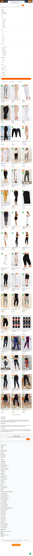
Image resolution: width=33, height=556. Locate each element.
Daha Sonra (19, 5)
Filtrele (16, 78)
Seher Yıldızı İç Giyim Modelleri (5, 495)
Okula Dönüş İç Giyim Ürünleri (4, 509)
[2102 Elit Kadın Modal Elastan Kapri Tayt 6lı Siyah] (6, 176)
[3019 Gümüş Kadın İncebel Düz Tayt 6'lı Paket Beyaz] (6, 259)
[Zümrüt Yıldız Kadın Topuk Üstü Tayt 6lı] (27, 133)
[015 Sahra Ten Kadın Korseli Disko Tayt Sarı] (6, 197)
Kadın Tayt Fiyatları (3, 517)
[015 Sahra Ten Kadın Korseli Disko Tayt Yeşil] (27, 176)
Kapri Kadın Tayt (12, 81)
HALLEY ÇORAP (14, 330)
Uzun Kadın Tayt (20, 81)
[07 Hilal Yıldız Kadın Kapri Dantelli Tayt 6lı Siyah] (16, 154)
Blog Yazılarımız (3, 470)
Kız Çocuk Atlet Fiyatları (4, 526)
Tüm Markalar (2, 459)
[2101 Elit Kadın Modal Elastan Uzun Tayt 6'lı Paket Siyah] (6, 280)
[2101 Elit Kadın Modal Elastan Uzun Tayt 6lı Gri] (6, 92)
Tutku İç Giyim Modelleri (4, 493)
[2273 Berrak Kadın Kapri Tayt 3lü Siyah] (6, 112)
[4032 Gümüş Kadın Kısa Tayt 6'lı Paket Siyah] (16, 218)
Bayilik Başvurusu (3, 451)
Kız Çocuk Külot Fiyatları (4, 527)
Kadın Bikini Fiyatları (3, 519)
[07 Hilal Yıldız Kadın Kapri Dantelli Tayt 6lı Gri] (27, 154)
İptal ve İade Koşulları (3, 466)
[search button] (31, 6)
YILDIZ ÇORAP (24, 330)
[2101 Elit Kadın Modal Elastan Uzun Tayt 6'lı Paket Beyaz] (16, 280)
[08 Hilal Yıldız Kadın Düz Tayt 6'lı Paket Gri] (6, 301)
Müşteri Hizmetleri (3, 454)
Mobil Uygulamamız (3, 455)
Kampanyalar (2, 488)
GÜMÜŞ (13, 226)
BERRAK (2, 120)
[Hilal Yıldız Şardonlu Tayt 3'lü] (16, 133)
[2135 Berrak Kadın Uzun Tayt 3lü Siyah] (6, 133)
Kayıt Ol (28, 439)
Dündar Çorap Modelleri (4, 494)
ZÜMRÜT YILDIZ (24, 141)
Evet (23, 5)
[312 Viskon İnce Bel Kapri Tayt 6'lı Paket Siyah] (27, 239)
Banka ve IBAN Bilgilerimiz (4, 450)
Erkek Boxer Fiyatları (3, 510)
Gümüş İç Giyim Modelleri (4, 506)
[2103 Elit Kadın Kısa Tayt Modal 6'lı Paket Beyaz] (16, 259)
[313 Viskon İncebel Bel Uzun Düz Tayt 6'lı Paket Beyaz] (27, 218)
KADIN (4, 7)
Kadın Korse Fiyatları (3, 518)
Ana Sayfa (2, 7)
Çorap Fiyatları (2, 522)
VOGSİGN (2, 226)
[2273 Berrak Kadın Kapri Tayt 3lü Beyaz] (27, 92)
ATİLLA (23, 205)
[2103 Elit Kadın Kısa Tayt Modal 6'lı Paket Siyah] (27, 280)
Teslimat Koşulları (3, 462)
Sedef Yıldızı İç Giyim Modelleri (5, 498)
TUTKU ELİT (2, 184)
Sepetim (2, 449)
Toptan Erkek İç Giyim (3, 476)
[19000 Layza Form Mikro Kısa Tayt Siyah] (27, 259)
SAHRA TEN (23, 184)
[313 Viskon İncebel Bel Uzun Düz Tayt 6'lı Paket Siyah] (16, 239)
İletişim (1, 458)
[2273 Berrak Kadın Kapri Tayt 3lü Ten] (16, 112)
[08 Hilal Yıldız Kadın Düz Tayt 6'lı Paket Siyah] (16, 301)
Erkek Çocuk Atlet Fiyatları (4, 523)
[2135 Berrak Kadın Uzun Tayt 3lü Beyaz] (27, 112)
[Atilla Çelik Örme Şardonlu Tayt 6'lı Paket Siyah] (27, 197)
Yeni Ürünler (2, 481)
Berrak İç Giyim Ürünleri (4, 503)
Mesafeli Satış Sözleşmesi (4, 465)
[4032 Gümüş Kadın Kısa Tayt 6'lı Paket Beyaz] (6, 239)
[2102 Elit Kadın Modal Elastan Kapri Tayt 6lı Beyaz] (16, 176)
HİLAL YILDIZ (13, 141)
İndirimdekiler (2, 480)
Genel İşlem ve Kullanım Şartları (5, 469)
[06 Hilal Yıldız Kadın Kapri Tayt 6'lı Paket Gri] (27, 301)
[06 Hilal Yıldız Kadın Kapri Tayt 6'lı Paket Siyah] (6, 322)
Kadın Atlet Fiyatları (3, 514)
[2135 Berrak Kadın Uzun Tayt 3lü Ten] (16, 92)
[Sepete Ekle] (7, 103)
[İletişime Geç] (30, 554)
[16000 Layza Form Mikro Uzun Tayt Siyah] (16, 197)
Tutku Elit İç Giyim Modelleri (4, 499)
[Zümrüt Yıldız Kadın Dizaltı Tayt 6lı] (6, 154)
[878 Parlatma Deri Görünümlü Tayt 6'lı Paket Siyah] (6, 218)
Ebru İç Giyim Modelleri (4, 502)
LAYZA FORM (13, 205)
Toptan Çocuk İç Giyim (4, 477)
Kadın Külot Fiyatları (3, 513)
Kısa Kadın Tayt (4, 81)
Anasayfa (2, 446)
